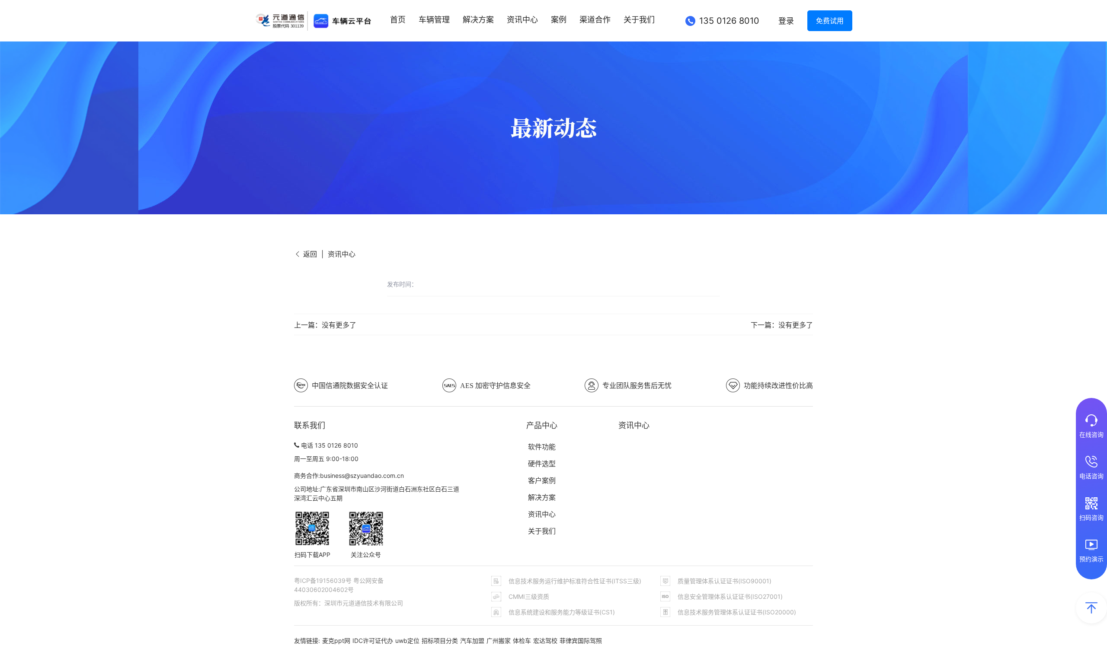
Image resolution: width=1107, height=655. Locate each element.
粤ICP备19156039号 (323, 580)
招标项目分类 (440, 640)
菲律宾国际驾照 (581, 640)
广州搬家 (498, 640)
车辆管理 (434, 19)
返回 (309, 254)
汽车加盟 (472, 640)
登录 (786, 20)
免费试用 (830, 20)
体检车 (522, 640)
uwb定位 (407, 640)
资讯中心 (522, 19)
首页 (398, 19)
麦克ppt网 (336, 640)
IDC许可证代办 (372, 640)
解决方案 (478, 19)
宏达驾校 (545, 640)
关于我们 (639, 19)
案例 (558, 19)
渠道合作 (595, 19)
